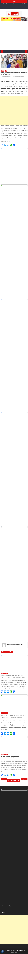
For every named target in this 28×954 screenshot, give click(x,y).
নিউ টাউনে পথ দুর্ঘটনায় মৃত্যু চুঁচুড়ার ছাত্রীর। (10, 757)
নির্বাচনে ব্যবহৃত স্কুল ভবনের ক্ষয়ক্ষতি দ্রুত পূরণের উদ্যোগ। (13, 715)
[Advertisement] (14, 36)
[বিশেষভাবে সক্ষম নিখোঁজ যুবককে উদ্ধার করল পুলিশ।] (14, 663)
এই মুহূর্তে (2, 70)
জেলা (6, 70)
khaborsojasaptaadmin (19, 76)
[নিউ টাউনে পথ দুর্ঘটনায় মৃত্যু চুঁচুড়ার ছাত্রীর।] (14, 744)
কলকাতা (7, 713)
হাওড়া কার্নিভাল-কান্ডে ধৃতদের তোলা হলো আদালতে (24, 779)
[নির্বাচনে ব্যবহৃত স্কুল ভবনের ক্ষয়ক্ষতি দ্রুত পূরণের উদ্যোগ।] (14, 702)
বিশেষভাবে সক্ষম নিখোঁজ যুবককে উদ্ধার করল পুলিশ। (11, 675)
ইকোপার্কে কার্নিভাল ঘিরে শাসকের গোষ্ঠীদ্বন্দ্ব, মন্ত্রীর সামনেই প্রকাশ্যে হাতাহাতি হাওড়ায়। (5, 779)
